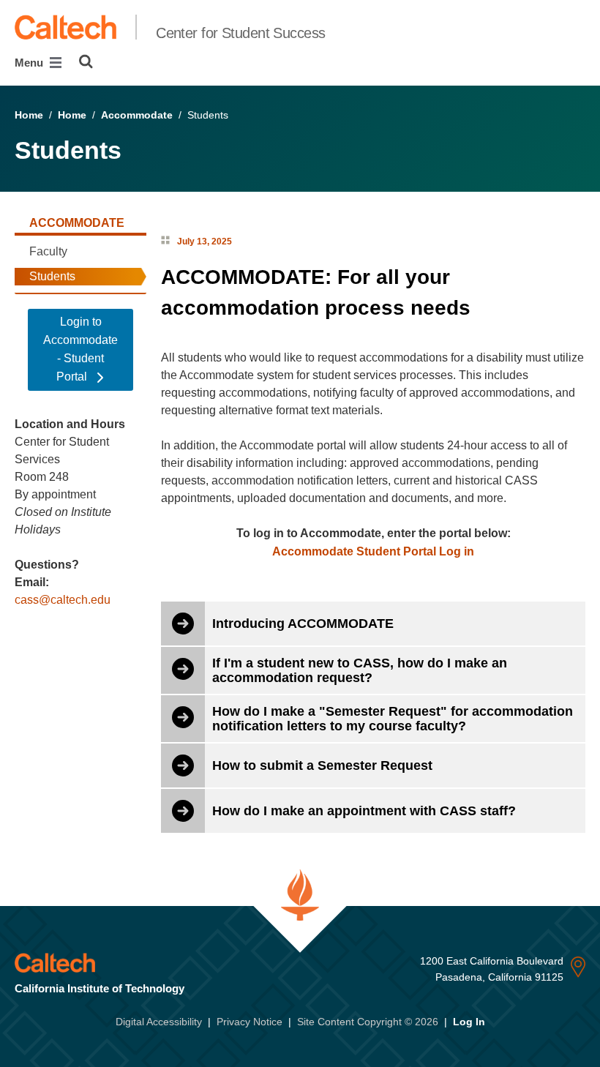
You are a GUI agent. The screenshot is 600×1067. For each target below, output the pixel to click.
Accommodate (137, 115)
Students (52, 276)
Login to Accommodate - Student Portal (80, 349)
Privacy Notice (249, 1021)
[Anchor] (484, 307)
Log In (469, 1021)
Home (29, 115)
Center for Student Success (240, 33)
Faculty (48, 251)
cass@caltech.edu (62, 600)
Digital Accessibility (159, 1021)
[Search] (86, 61)
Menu (30, 62)
